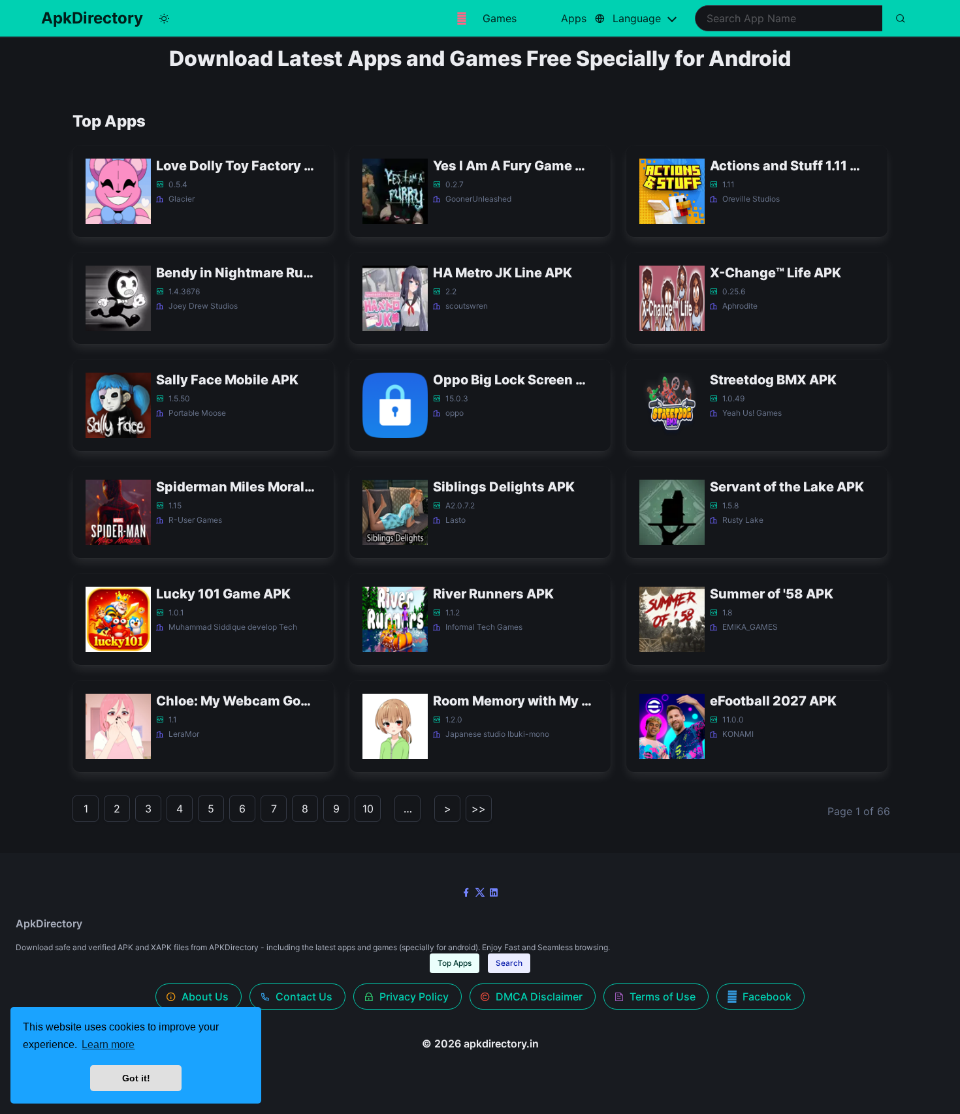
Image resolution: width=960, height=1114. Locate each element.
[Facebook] (466, 892)
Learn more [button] (108, 1044)
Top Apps (455, 963)
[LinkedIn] (493, 892)
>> (479, 808)
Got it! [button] (136, 1078)
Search (509, 963)
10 (368, 808)
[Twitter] (480, 892)
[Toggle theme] (164, 18)
